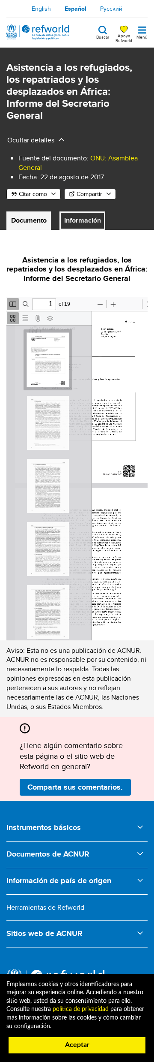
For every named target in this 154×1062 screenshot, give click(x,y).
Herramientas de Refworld (45, 907)
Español (75, 8)
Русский (111, 8)
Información (82, 220)
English (41, 8)
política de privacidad (81, 1009)
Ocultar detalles (30, 140)
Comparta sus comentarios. (75, 787)
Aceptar (77, 1044)
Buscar (102, 36)
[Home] (37, 32)
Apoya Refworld (124, 38)
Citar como (33, 194)
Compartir (89, 194)
